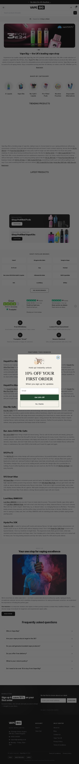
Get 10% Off (39, 397)
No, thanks (39, 404)
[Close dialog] (58, 357)
